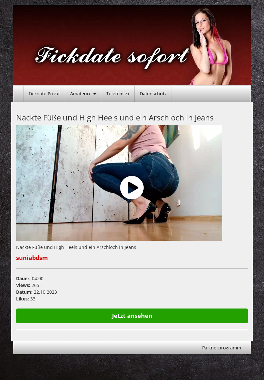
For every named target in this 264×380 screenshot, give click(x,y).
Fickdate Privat (44, 93)
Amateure (81, 93)
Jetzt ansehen (132, 315)
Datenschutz (153, 93)
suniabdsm (32, 257)
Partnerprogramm (221, 348)
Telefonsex (117, 93)
